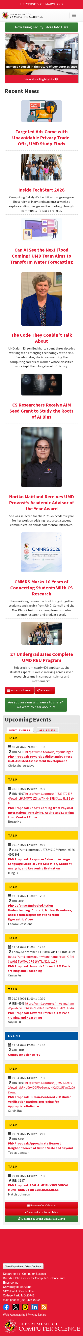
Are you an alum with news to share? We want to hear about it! (36, 704)
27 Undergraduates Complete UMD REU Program (41, 657)
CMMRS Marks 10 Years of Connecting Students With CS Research (41, 588)
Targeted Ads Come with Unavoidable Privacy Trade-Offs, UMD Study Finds (41, 137)
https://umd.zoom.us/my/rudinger (49, 752)
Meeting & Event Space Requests (43, 1219)
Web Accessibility (14, 1314)
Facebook (6, 1307)
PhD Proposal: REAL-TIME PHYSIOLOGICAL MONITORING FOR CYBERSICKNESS (38, 1187)
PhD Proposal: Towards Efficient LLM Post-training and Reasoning (39, 968)
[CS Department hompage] (41, 1325)
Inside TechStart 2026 (41, 190)
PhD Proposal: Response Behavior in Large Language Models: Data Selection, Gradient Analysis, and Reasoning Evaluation (40, 863)
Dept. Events (21, 730)
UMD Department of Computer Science (33, 15)
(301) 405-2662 (30, 1299)
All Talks (47, 730)
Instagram (25, 1307)
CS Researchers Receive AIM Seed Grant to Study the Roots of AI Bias (41, 411)
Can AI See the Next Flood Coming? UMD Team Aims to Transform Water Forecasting (41, 256)
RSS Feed (46, 690)
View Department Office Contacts (23, 1266)
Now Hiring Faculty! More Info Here (41, 27)
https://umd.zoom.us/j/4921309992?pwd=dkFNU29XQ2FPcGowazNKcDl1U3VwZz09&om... (41, 1087)
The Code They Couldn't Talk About (41, 338)
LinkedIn (34, 1307)
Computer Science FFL (24, 1055)
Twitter (15, 1307)
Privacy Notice (37, 1314)
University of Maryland (41, 4)
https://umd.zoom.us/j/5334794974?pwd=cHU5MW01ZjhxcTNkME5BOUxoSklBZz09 (41, 798)
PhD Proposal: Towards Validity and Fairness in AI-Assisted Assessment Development (40, 758)
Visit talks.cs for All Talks (43, 1212)
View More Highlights (40, 79)
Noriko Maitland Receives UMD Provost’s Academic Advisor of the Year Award (41, 502)
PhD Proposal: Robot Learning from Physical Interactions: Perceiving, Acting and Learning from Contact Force (41, 812)
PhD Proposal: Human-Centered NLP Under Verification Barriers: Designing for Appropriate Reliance (39, 1101)
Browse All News (20, 690)
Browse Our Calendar (43, 1205)
